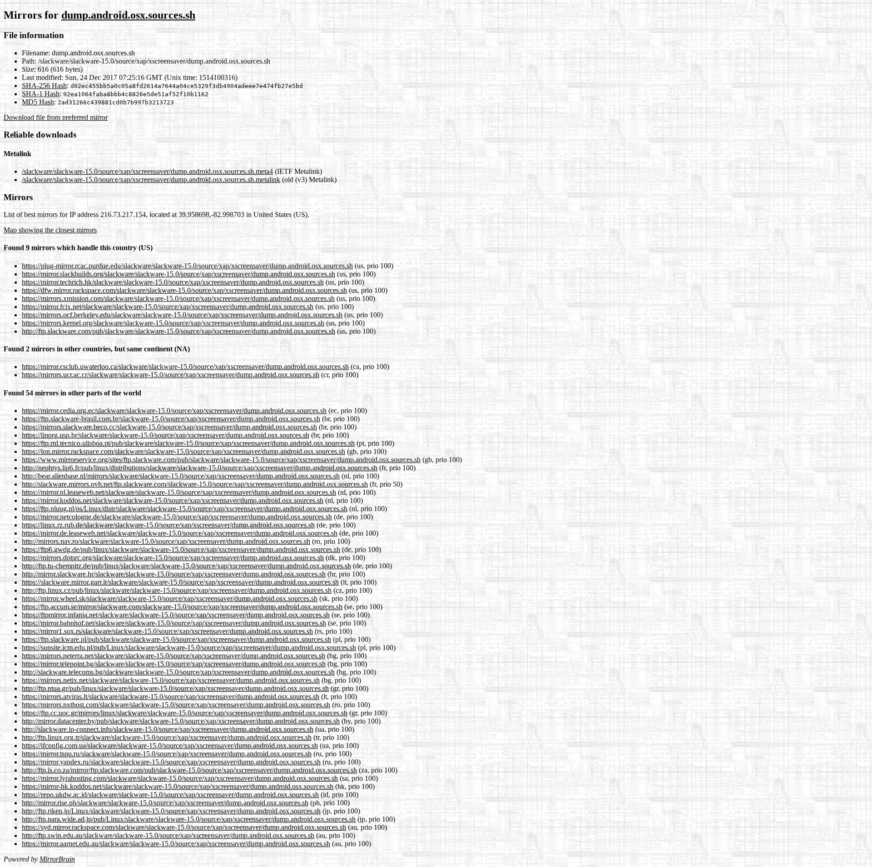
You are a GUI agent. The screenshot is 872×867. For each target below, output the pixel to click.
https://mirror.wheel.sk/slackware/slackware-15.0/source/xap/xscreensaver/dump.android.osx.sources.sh (169, 598)
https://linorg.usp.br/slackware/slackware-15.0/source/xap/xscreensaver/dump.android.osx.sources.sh (165, 435)
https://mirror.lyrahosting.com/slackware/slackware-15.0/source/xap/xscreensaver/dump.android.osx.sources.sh (180, 778)
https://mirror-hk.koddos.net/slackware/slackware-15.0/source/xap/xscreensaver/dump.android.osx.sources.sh (177, 786)
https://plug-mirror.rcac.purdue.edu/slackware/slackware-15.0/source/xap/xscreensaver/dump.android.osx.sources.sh (187, 266)
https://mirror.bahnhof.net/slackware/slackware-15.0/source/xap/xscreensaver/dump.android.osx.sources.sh (174, 623)
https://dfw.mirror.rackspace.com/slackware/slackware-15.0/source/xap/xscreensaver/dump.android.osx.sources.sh (184, 290)
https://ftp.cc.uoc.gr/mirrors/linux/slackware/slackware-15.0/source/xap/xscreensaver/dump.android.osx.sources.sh (184, 713)
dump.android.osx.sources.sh (128, 15)
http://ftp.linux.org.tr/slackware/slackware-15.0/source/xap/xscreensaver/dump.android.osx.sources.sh (167, 737)
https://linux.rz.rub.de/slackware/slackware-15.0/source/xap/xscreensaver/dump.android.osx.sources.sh (168, 525)
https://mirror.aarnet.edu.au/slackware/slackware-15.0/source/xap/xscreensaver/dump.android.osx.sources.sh (176, 843)
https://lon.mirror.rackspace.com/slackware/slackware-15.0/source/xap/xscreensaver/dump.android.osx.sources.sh (183, 451)
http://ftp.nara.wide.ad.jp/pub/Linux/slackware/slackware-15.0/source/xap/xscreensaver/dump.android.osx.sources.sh (189, 819)
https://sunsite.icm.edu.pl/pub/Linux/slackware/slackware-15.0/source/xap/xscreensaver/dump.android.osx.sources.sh (189, 647)
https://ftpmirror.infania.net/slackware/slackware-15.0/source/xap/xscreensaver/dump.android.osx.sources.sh (176, 615)
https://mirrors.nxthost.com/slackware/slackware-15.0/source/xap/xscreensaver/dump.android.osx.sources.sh (176, 705)
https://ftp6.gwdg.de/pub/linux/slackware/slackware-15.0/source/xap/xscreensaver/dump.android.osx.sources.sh (181, 549)
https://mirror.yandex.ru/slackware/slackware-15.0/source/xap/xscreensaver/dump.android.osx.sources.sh (171, 762)
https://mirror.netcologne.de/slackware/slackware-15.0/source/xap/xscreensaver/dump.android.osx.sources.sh (177, 517)
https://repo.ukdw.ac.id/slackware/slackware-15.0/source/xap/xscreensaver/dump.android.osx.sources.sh (170, 794)
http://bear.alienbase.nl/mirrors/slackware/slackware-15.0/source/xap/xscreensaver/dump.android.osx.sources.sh (181, 476)
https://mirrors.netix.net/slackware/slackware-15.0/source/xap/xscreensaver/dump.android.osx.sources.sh (171, 680)
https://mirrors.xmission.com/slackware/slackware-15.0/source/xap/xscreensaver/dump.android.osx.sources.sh (178, 298)
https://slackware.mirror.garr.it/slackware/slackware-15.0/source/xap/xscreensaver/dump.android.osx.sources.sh (180, 582)
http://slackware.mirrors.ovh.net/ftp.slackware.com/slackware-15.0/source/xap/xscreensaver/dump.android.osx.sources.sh (195, 484)
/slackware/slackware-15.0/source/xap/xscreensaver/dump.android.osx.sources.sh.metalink (151, 179)
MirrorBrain (57, 859)
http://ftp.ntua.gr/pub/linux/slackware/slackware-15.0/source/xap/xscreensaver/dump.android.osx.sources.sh (175, 688)
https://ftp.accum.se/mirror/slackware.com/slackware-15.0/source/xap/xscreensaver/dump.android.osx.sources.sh (182, 607)
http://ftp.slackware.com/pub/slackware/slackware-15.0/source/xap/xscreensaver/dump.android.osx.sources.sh (178, 331)
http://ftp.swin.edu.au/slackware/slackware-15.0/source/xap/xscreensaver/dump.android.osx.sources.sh (168, 835)
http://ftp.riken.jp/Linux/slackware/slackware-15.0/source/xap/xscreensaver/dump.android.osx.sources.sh (171, 811)
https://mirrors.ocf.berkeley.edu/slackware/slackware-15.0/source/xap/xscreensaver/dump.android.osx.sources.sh (182, 315)
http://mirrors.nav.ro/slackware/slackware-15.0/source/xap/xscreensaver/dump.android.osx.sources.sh (166, 541)
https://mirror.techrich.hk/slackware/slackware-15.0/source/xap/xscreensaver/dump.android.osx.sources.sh (173, 282)
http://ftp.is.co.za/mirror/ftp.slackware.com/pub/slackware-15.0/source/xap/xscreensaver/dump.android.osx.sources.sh (189, 770)
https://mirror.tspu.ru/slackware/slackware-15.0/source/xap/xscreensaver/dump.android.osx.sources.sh (167, 754)
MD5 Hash (38, 102)
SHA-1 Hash (40, 94)
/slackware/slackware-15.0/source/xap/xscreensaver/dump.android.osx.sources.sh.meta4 (147, 171)
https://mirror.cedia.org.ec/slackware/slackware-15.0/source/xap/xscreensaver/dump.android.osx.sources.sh (174, 410)
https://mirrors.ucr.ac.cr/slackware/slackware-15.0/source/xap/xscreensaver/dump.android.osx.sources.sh (170, 375)
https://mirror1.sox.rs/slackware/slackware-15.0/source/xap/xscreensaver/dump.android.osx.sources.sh (167, 631)
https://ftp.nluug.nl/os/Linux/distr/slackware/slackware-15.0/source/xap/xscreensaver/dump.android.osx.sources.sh (184, 508)
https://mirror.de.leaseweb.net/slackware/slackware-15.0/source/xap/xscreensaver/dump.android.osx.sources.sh (179, 533)
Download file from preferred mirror (56, 117)
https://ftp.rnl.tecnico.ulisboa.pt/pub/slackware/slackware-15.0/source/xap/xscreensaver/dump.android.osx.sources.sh (188, 443)
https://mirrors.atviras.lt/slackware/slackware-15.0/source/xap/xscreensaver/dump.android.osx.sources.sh (170, 696)
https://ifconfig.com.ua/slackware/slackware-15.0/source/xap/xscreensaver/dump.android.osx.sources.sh (170, 745)
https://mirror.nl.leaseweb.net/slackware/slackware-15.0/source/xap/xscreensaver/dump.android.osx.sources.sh (179, 492)
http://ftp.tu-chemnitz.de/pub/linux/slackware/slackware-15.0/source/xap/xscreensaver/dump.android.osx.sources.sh (186, 566)
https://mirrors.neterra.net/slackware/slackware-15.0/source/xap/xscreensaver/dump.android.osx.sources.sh (173, 656)
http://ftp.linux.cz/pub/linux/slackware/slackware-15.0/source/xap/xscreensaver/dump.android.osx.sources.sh (177, 590)
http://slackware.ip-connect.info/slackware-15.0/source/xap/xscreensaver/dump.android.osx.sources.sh (167, 729)
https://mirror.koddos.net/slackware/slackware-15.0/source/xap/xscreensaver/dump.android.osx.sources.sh (172, 500)
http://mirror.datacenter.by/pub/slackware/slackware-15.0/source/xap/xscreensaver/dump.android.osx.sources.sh (181, 721)
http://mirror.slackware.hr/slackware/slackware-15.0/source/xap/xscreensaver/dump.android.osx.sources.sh (174, 574)
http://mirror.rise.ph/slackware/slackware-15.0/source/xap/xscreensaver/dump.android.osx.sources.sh (165, 803)
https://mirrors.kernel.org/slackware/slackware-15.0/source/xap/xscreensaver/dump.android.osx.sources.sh (173, 323)
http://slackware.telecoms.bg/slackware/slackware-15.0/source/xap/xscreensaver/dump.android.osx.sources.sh (178, 672)
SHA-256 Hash (44, 85)
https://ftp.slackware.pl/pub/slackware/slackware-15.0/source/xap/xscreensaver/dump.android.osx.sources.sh (176, 639)
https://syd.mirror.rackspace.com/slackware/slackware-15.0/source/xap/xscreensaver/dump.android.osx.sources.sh (184, 827)
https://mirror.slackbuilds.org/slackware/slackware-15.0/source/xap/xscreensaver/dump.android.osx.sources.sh (178, 274)
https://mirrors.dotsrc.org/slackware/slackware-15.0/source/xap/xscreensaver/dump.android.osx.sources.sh (173, 558)
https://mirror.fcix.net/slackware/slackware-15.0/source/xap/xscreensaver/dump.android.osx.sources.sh (167, 306)
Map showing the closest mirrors (50, 230)
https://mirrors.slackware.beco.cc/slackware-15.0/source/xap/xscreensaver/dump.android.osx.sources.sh (169, 427)
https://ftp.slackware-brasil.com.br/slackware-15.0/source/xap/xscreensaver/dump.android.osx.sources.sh (171, 419)
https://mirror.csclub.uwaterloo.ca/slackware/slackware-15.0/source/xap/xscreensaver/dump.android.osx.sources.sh (185, 366)
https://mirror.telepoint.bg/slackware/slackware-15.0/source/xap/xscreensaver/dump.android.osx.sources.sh (174, 664)
